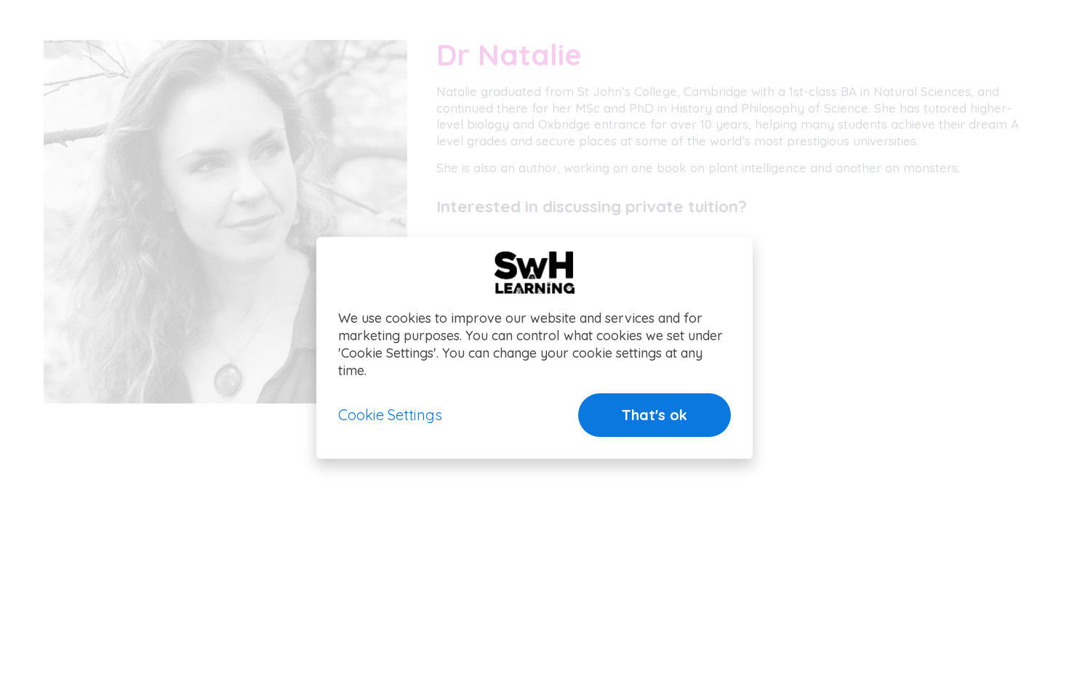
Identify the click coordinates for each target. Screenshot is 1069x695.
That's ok (654, 415)
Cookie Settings (390, 415)
